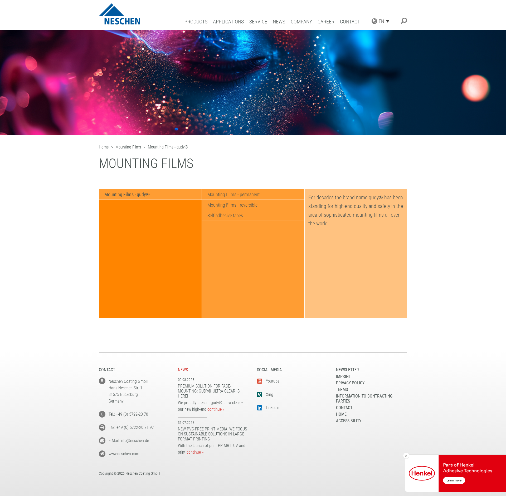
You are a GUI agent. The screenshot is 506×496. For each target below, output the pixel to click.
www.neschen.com (124, 453)
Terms (342, 389)
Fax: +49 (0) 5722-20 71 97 (131, 427)
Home (341, 414)
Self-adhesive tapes (225, 215)
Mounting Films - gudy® (127, 194)
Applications (228, 22)
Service (258, 22)
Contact (350, 22)
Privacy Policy (350, 382)
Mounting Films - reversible (232, 205)
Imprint (343, 376)
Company (301, 22)
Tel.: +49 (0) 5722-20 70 (128, 414)
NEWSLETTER (347, 369)
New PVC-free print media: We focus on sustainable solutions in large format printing (212, 434)
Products (195, 22)
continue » (215, 409)
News (279, 22)
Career (326, 22)
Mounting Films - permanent (233, 194)
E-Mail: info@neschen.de (129, 440)
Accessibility (348, 420)
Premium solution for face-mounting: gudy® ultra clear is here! (209, 391)
